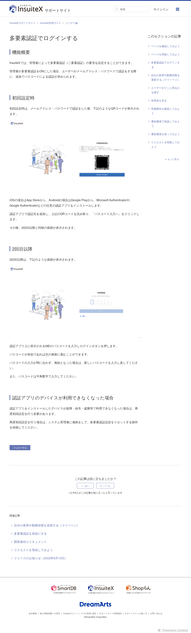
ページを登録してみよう (165, 54)
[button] (177, 9)
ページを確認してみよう (165, 46)
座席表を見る (159, 100)
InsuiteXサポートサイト (22, 23)
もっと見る (173, 159)
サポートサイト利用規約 (110, 613)
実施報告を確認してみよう (165, 111)
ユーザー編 (71, 23)
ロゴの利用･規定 (88, 613)
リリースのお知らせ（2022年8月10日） (41, 558)
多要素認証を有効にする (30, 533)
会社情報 (33, 613)
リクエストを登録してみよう (165, 144)
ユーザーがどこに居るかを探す (165, 90)
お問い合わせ (156, 613)
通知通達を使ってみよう (165, 134)
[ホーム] (27, 9)
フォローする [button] (20, 447)
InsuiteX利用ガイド (50, 23)
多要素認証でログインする (165, 65)
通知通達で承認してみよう (165, 123)
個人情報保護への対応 (50, 613)
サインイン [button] (161, 9)
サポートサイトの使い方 (136, 613)
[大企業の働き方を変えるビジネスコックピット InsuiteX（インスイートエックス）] (101, 590)
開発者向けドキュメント (30, 541)
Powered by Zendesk (175, 630)
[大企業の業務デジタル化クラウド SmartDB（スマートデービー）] (64, 590)
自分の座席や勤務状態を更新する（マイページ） (165, 77)
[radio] (85, 485)
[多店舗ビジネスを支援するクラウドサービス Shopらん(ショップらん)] (138, 590)
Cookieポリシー (70, 613)
